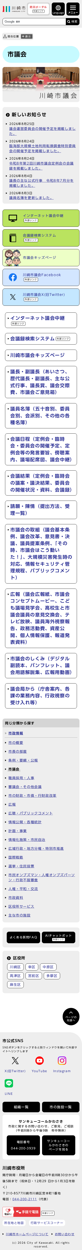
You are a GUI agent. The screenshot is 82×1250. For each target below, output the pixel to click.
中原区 (48, 967)
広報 (12, 804)
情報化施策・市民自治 (26, 839)
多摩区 (52, 975)
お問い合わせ (65, 1234)
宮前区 (33, 975)
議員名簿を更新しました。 (31, 197)
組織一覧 (21, 1107)
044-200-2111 (24, 1199)
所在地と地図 (14, 1222)
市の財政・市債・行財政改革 (32, 795)
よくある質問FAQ (23, 937)
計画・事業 (17, 831)
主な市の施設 (19, 915)
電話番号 (23, 1145)
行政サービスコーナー (47, 1222)
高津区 (15, 975)
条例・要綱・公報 (23, 760)
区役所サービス (21, 906)
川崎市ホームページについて (27, 1234)
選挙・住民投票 (21, 866)
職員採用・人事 (21, 778)
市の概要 (15, 742)
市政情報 (15, 733)
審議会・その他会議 (25, 786)
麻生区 (15, 984)
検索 (74, 21)
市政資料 (15, 897)
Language (58, 13)
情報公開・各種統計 (25, 822)
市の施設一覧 (61, 1107)
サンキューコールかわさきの (58, 1145)
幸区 (32, 967)
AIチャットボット (58, 937)
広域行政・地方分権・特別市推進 (36, 848)
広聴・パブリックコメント (30, 813)
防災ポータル (38, 9)
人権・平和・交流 (23, 889)
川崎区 (15, 967)
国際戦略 (15, 857)
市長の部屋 (17, 751)
